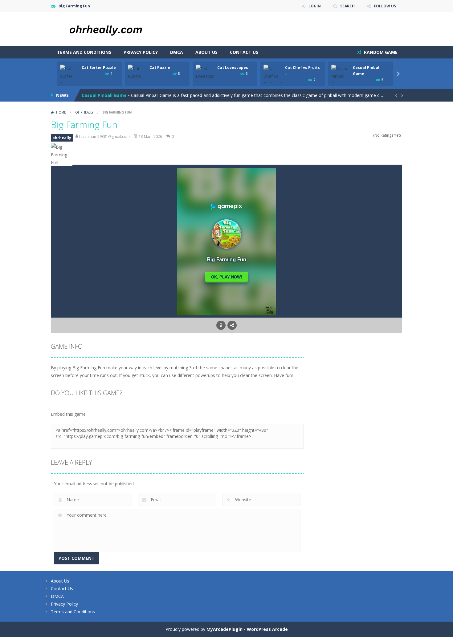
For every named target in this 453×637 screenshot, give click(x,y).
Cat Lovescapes (232, 67)
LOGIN (314, 6)
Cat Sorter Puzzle (99, 67)
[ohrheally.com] (112, 29)
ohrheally (84, 112)
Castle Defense (99, 95)
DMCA (176, 52)
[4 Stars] (366, 135)
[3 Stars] (362, 135)
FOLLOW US (385, 6)
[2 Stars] (358, 135)
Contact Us (244, 52)
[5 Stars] (370, 135)
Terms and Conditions (84, 52)
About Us (206, 52)
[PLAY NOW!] (69, 75)
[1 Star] (354, 135)
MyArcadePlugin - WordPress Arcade (247, 629)
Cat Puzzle (159, 67)
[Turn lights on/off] (221, 325)
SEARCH (347, 6)
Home (61, 112)
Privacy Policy (141, 52)
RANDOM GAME (380, 52)
